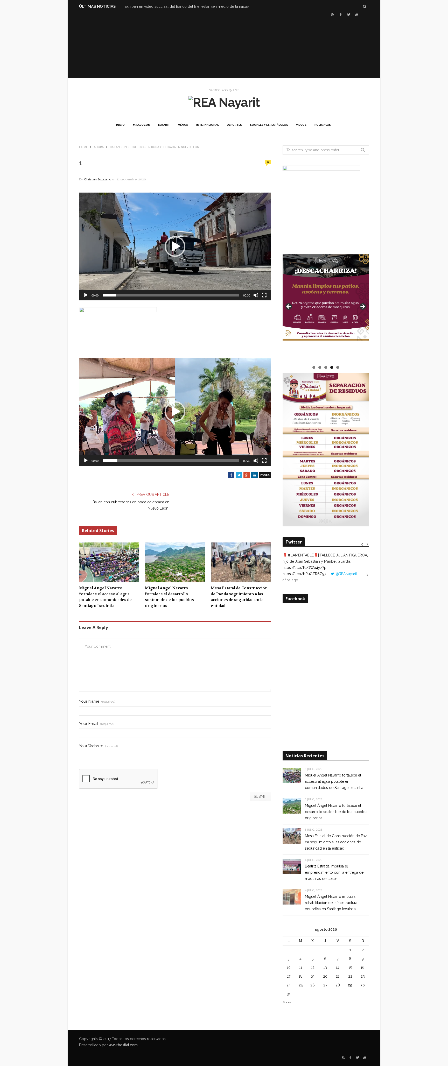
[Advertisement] (224, 47)
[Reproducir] (85, 295)
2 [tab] (319, 367)
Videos (301, 124)
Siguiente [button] (362, 307)
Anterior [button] (289, 307)
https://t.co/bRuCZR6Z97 (304, 574)
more (265, 475)
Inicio (120, 124)
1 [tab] (313, 367)
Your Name (97, 701)
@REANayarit (346, 574)
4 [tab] (331, 367)
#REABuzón (141, 124)
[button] (175, 246)
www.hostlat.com (123, 1045)
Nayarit (164, 124)
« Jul (287, 1001)
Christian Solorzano (97, 179)
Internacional (207, 124)
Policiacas (322, 124)
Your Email (96, 724)
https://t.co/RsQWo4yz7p (304, 568)
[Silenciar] (255, 295)
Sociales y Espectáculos (269, 124)
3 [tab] (325, 367)
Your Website (98, 746)
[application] (175, 246)
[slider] (171, 295)
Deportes (234, 124)
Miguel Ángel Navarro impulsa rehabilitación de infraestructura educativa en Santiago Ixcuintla (331, 902)
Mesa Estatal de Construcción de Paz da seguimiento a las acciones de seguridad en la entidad (239, 596)
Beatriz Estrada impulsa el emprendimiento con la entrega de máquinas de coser (334, 872)
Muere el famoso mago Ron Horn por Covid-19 (164, 6)
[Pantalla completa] (264, 295)
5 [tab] (337, 367)
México (183, 124)
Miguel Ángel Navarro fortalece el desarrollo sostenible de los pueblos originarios (169, 596)
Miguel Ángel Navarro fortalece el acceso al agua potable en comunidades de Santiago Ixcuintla (105, 596)
